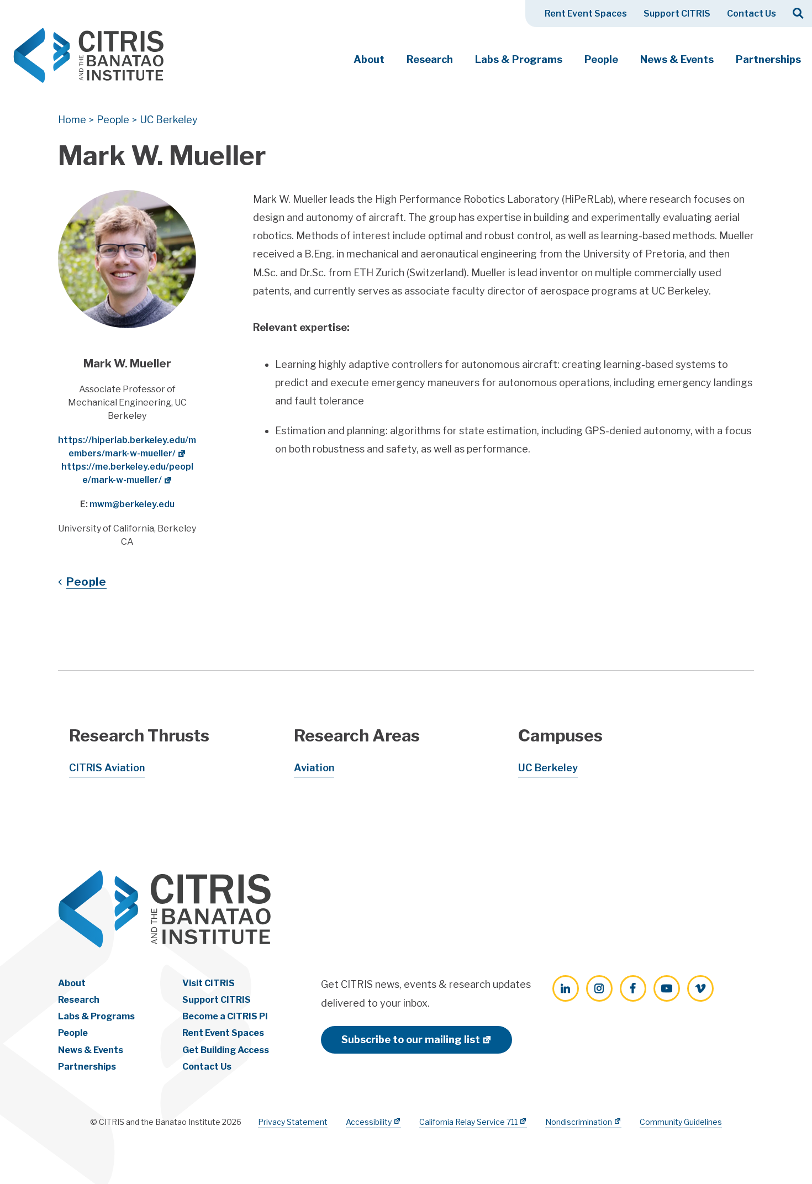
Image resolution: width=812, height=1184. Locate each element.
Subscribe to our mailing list (410, 1039)
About (369, 59)
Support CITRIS (677, 13)
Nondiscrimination (578, 1122)
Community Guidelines (681, 1122)
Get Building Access (225, 1050)
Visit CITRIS (208, 983)
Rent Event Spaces (586, 13)
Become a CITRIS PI (225, 1016)
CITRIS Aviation (107, 767)
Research (430, 59)
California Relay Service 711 (468, 1122)
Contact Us (751, 13)
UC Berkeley (548, 767)
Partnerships (768, 59)
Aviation (314, 767)
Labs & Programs (518, 59)
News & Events (677, 59)
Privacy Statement (293, 1122)
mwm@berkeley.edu (132, 504)
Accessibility (369, 1122)
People (601, 59)
